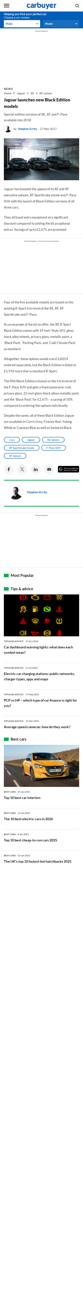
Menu (6, 5)
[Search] (77, 6)
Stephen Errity (27, 128)
